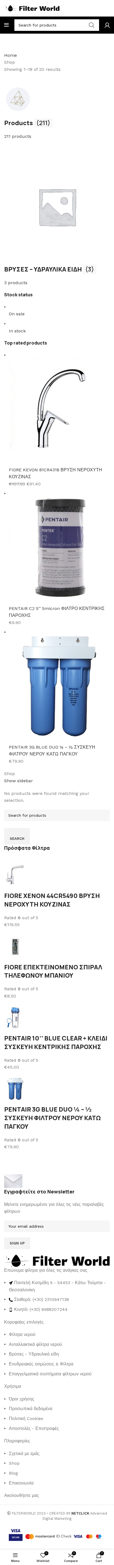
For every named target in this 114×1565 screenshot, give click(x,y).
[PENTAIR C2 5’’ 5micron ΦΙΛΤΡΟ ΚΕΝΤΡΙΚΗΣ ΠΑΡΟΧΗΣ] (59, 547)
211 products (17, 136)
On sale (17, 313)
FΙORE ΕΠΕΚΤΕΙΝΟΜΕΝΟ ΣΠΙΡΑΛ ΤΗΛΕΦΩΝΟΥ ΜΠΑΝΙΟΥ (53, 971)
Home (10, 55)
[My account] (107, 25)
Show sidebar (18, 780)
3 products (15, 282)
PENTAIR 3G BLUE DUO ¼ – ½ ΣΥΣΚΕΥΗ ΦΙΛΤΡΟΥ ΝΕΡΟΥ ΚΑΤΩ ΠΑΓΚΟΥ (52, 1118)
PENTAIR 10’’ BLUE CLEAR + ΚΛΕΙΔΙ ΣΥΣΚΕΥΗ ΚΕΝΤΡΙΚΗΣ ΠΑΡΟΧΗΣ (55, 1042)
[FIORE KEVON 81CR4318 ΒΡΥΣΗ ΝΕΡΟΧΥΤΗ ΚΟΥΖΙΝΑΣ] (59, 408)
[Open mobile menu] (6, 25)
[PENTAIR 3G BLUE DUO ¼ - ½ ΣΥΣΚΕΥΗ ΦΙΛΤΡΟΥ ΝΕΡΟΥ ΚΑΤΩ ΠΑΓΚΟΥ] (59, 686)
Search (17, 839)
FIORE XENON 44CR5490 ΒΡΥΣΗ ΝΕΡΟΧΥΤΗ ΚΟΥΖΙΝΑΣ (52, 900)
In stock (17, 331)
